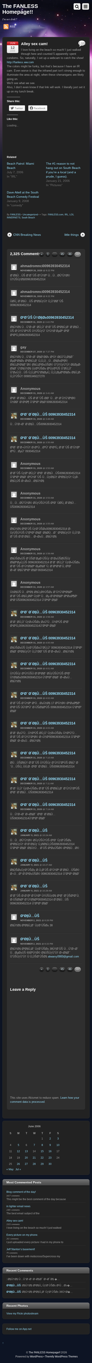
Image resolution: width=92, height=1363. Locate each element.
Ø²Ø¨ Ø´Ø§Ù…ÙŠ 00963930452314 (47, 414)
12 (18, 1151)
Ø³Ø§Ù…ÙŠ (29, 916)
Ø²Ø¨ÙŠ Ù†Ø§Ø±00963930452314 (47, 317)
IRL (66, 214)
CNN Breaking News (27, 234)
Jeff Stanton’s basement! (20, 1249)
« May (9, 1169)
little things (71, 234)
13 (26, 1151)
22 (42, 1157)
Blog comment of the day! (21, 1191)
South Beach (28, 217)
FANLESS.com (55, 214)
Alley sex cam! (34, 44)
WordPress (36, 1356)
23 (50, 1157)
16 (50, 1151)
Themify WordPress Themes (61, 1356)
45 (62, 254)
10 (57, 1145)
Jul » (18, 1169)
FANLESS (15, 214)
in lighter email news (18, 1206)
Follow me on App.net (18, 1329)
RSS (12, 26)
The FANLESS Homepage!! (44, 1352)
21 (34, 1157)
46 (69, 254)
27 (26, 1163)
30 (50, 1163)
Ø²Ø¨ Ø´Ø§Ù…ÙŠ (33, 830)
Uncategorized (30, 214)
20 (26, 1157)
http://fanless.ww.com (20, 62)
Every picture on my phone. (22, 1234)
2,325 (82, 43)
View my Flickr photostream (22, 1313)
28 (34, 1163)
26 (18, 1163)
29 (42, 1163)
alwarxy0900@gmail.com (63, 956)
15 (42, 1151)
